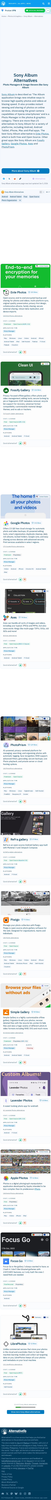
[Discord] (2, 1493)
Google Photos (19, 143)
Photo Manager (9, 331)
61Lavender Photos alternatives (14, 1110)
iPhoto (37, 1189)
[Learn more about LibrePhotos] (6, 1344)
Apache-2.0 (23, 860)
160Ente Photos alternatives (13, 316)
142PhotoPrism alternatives (12, 768)
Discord (30, 1461)
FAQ (3, 1471)
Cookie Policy (6, 1479)
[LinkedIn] (29, 1493)
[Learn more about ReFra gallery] (6, 840)
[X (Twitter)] (7, 1493)
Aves (30, 143)
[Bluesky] (16, 1493)
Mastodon (20, 1463)
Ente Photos (42, 133)
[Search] (43, 3)
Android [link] (5, 197)
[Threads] (20, 1493)
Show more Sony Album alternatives (25, 1412)
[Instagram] (25, 1493)
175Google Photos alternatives (13, 546)
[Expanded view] (40, 192)
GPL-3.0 (21, 422)
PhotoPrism (8, 146)
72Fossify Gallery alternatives (13, 413)
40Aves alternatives (10, 635)
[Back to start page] (3, 3)
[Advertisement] (25, 43)
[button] (33, 292)
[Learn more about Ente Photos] (6, 293)
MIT (20, 1373)
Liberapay (21, 1468)
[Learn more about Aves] (6, 618)
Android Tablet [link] (16, 197)
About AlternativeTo (9, 1482)
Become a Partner (8, 1485)
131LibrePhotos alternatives (12, 1364)
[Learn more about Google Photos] (6, 523)
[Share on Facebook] (4, 179)
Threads (35, 1463)
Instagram (43, 1463)
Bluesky (28, 1463)
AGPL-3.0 (26, 324)
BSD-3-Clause (24, 644)
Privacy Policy (7, 1477)
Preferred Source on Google (12, 1487)
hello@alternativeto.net (11, 1461)
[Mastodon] (11, 1493)
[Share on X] (9, 179)
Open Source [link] (34, 197)
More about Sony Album (24, 170)
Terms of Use (6, 1474)
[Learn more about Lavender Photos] (6, 1101)
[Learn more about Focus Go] (6, 1261)
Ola (18, 1443)
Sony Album (8, 94)
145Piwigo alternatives (11, 938)
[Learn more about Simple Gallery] (6, 1012)
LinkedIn (6, 1466)
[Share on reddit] (15, 179)
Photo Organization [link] (9, 200)
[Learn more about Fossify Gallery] (6, 390)
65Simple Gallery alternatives (13, 1033)
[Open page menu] (49, 3)
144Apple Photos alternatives (13, 1193)
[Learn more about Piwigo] (6, 920)
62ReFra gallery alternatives (12, 852)
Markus (26, 1443)
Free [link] (25, 197)
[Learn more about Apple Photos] (6, 1178)
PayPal (30, 1468)
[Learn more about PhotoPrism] (6, 745)
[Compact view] (43, 192)
